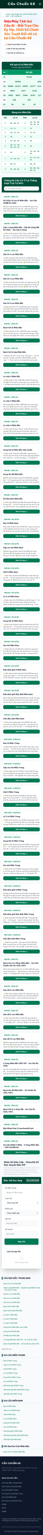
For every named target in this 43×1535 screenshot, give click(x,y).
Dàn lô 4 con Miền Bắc (12, 1294)
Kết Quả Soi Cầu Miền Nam (12, 1501)
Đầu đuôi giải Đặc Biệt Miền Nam (16, 1435)
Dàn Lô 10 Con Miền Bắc (12, 1284)
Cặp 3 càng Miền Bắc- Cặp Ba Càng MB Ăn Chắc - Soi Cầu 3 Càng (22, 1289)
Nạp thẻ (21, 1241)
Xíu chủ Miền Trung (11, 1381)
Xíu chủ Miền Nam (10, 1427)
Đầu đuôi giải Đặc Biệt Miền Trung (16, 1390)
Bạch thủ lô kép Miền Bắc (13, 1311)
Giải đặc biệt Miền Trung (13, 1394)
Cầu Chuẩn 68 (21, 4)
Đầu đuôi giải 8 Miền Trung (13, 1386)
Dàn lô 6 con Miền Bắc (12, 1298)
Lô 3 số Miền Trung (10, 1373)
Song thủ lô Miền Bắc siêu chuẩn (16, 1327)
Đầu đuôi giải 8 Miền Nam (13, 1431)
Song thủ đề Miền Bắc (12, 1331)
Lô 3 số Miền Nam (10, 1419)
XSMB (4, 1504)
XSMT (4, 1508)
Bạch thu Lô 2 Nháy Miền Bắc (14, 1452)
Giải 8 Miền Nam (10, 1415)
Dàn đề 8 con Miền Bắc (13, 1014)
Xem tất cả (6, 1349)
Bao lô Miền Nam (10, 1406)
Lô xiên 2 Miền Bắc (11, 1315)
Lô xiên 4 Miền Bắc (11, 1323)
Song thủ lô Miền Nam (12, 1423)
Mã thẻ (8, 1219)
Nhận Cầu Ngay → (21, 216)
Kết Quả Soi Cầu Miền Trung (12, 1494)
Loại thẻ (8, 1198)
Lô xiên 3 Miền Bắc (11, 1319)
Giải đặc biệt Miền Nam (12, 1439)
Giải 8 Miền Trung (10, 1369)
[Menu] (40, 4)
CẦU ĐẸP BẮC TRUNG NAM (12, 1483)
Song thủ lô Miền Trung (12, 1377)
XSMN (4, 1512)
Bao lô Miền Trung (10, 1361)
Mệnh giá (9, 1209)
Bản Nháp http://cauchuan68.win (18, 1128)
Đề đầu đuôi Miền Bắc (12, 1336)
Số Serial (8, 1229)
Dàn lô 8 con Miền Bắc (12, 1302)
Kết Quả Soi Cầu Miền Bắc (12, 1487)
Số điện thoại (10, 1188)
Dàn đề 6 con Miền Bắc (13, 990)
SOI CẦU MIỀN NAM (9, 1497)
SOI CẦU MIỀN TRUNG (10, 1490)
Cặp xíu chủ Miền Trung (12, 1365)
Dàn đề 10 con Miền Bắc (14, 1039)
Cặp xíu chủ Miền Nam (12, 1410)
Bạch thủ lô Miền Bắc (11, 1307)
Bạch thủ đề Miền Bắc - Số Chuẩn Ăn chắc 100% (21, 1344)
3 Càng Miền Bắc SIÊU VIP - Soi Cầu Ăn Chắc (20, 1340)
